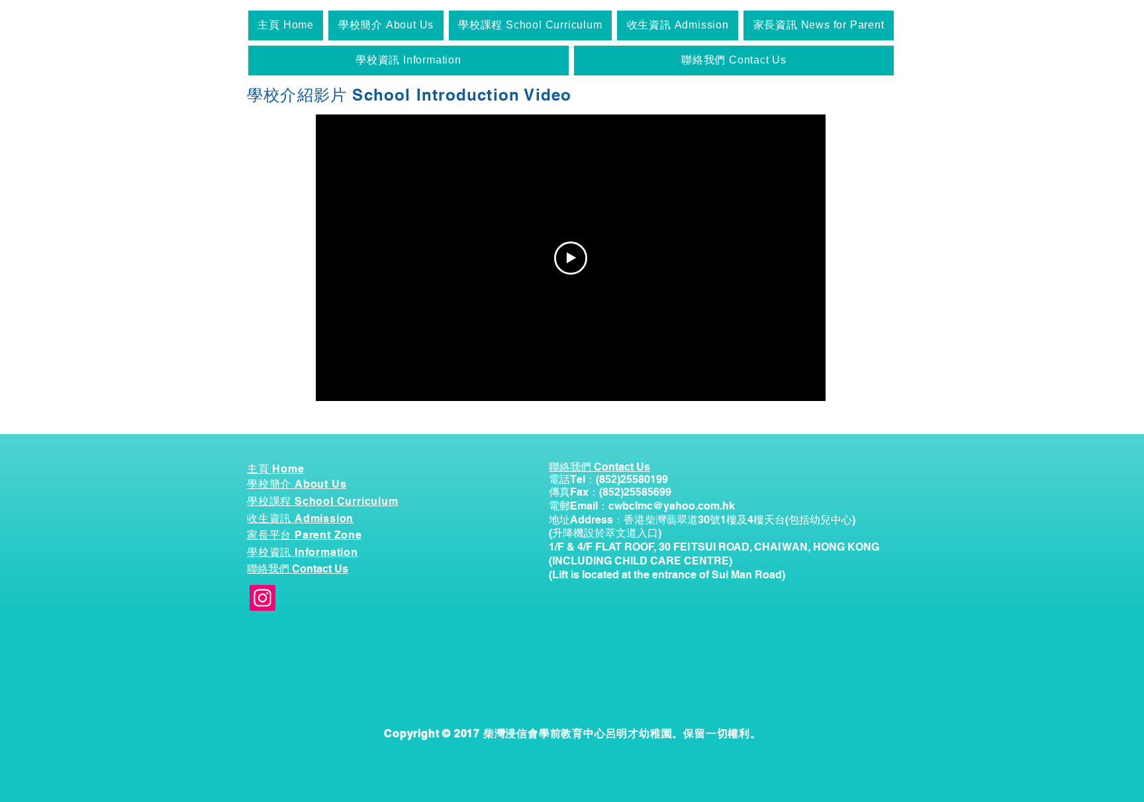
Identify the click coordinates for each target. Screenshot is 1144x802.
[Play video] (570, 258)
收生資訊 (269, 518)
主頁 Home (276, 469)
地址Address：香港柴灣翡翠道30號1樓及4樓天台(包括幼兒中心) (702, 519)
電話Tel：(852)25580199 (608, 479)
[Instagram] (262, 598)
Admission (322, 518)
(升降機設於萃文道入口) (605, 533)
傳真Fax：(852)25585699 (610, 492)
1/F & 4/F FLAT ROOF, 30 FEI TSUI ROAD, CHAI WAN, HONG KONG (714, 547)
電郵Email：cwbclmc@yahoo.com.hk (642, 506)
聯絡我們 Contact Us (297, 568)
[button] (385, 25)
